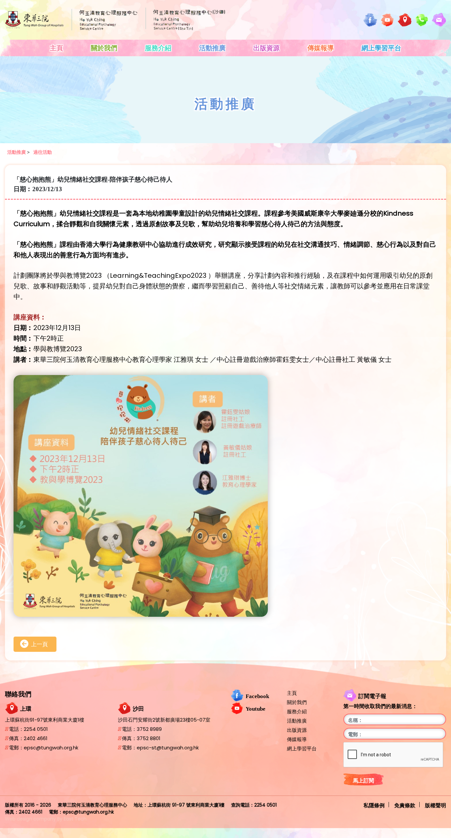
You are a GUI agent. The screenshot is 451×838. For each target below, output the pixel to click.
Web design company (30, 819)
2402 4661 (36, 738)
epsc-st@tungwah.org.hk (168, 747)
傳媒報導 (320, 48)
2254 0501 (36, 729)
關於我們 (104, 48)
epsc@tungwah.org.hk (51, 747)
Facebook (257, 696)
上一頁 (39, 644)
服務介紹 (158, 48)
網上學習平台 (381, 48)
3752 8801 (148, 738)
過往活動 (42, 152)
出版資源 (266, 48)
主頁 (56, 48)
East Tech (75, 819)
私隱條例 (374, 804)
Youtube (255, 708)
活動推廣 (212, 48)
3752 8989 (149, 729)
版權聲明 (435, 804)
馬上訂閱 (363, 780)
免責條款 (404, 804)
